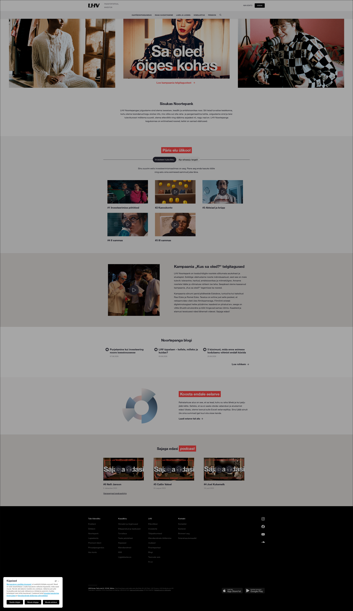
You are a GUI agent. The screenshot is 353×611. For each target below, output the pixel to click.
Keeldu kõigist (15, 602)
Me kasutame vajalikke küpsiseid (19, 584)
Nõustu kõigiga (33, 602)
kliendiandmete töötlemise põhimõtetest (33, 595)
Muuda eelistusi (51, 602)
